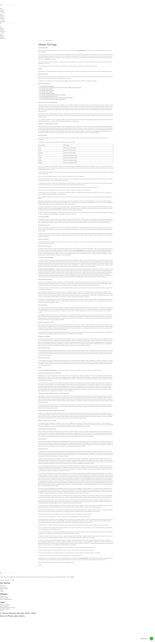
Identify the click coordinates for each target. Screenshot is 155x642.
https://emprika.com (81, 50)
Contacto (2, 11)
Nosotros (2, 10)
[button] (75, 13)
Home (44, 40)
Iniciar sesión (2, 18)
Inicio (1, 8)
